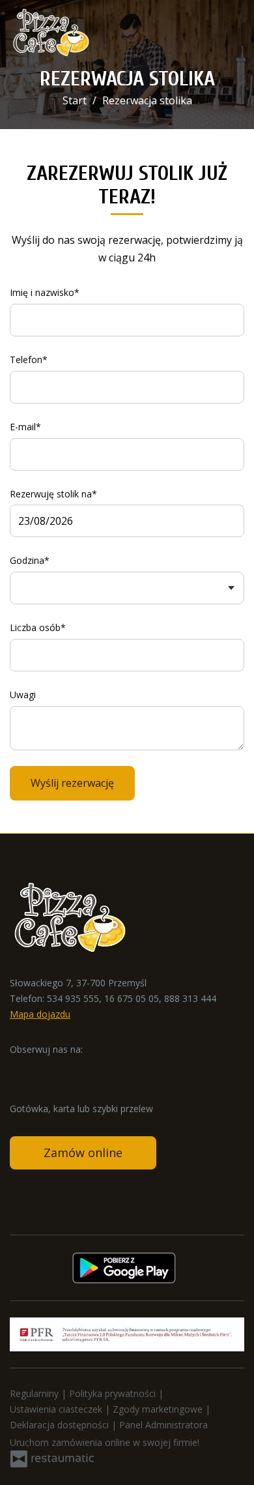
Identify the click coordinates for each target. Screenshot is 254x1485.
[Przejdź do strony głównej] (51, 33)
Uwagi (23, 694)
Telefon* (29, 359)
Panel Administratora (163, 1425)
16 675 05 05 (131, 998)
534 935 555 (73, 998)
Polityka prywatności (113, 1393)
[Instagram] (46, 1069)
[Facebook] (21, 1069)
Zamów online (83, 1152)
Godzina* (29, 560)
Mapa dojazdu (40, 1014)
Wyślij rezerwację (72, 783)
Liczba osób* (38, 627)
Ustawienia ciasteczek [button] (57, 1409)
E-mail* (25, 426)
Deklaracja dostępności (60, 1425)
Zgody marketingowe (159, 1409)
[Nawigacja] (230, 33)
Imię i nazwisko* (44, 292)
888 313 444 (190, 998)
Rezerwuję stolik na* (53, 494)
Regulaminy (35, 1393)
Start (75, 100)
